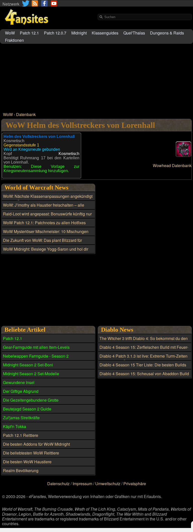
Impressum (82, 483)
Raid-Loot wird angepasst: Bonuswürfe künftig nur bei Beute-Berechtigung (47, 216)
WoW (10, 33)
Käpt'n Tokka (14, 426)
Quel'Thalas (134, 33)
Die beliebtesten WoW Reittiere (31, 453)
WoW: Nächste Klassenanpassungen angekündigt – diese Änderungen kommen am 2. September (47, 199)
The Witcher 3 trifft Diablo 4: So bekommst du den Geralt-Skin (144, 341)
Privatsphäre (134, 483)
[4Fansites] (26, 28)
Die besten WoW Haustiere (27, 462)
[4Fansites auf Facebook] (44, 3)
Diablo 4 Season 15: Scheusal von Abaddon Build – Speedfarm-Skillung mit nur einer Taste (144, 376)
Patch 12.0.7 (55, 33)
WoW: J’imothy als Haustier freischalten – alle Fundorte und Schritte (43, 208)
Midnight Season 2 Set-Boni (28, 365)
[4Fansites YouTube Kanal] (54, 3)
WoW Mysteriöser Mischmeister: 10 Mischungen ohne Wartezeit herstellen (45, 234)
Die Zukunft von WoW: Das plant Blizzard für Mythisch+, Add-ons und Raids (42, 243)
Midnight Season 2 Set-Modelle (31, 373)
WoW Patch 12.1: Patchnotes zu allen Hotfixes (44, 222)
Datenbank (26, 114)
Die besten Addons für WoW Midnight (36, 444)
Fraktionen (14, 40)
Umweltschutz (107, 483)
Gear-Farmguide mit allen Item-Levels (36, 347)
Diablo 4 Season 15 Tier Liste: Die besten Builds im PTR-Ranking (143, 367)
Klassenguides (105, 33)
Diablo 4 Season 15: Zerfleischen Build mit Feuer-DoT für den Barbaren (144, 350)
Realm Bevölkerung (20, 470)
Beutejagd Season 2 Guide (27, 409)
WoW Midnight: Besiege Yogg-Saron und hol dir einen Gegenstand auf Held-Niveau (45, 252)
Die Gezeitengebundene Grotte (31, 400)
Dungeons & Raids (167, 33)
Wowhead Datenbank (172, 165)
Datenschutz (58, 483)
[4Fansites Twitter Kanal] (26, 3)
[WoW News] (35, 3)
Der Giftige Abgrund (20, 391)
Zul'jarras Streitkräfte (21, 418)
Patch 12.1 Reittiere (20, 435)
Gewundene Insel (18, 382)
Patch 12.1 (29, 33)
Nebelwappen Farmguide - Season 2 (36, 356)
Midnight (79, 33)
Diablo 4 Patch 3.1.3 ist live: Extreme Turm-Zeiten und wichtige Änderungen (143, 359)
